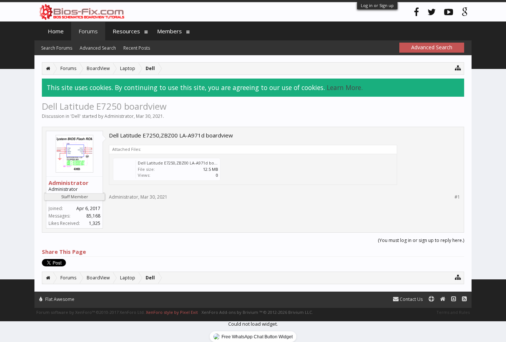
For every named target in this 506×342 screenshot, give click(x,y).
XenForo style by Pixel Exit (172, 312)
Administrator (119, 116)
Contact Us (411, 299)
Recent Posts (136, 48)
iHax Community (253, 296)
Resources (126, 31)
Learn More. (345, 87)
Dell (75, 116)
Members (169, 31)
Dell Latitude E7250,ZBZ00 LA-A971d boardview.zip (187, 163)
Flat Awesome (59, 299)
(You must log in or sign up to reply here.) (421, 240)
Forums (88, 31)
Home (56, 31)
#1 (457, 197)
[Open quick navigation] (458, 67)
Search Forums (56, 48)
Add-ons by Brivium (257, 312)
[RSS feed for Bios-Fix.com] (464, 299)
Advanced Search (98, 48)
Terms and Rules (453, 312)
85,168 (93, 216)
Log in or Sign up (377, 5)
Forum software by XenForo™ (90, 312)
